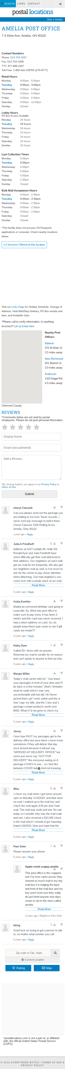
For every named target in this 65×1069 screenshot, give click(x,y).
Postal (32, 11)
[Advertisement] (32, 44)
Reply (30, 534)
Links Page (18, 306)
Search (9, 3)
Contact (34, 3)
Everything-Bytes (25, 1062)
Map (49, 968)
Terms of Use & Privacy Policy (43, 1064)
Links (21, 3)
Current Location (34, 959)
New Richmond (54, 358)
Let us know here (24, 326)
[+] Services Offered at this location (24, 244)
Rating (20, 968)
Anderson (50, 374)
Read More (38, 585)
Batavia (49, 343)
